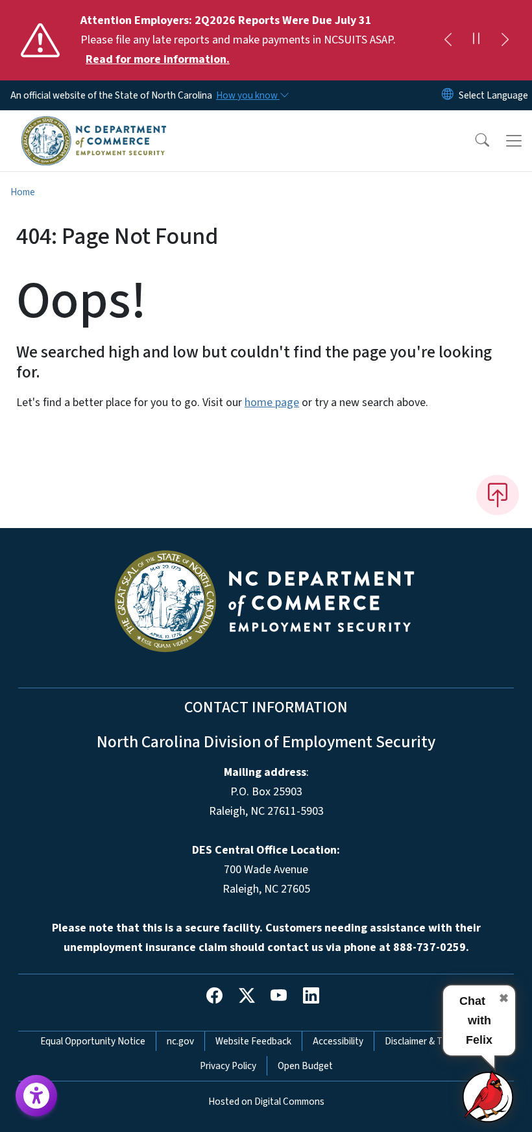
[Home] (94, 125)
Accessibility (338, 1041)
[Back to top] (497, 495)
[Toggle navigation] (514, 140)
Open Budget (305, 1066)
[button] (473, 140)
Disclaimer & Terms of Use (438, 1041)
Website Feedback (253, 1041)
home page (272, 402)
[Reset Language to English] (447, 95)
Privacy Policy (228, 1066)
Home (22, 192)
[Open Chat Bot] (488, 1096)
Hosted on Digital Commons (266, 1101)
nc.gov (180, 1041)
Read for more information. (158, 59)
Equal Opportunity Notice (92, 1041)
